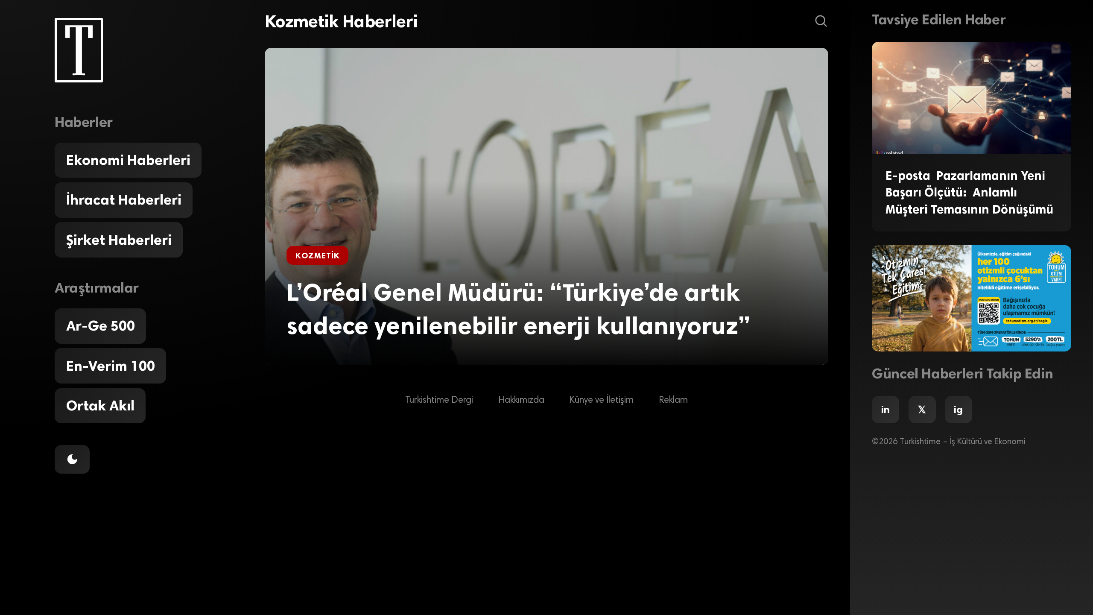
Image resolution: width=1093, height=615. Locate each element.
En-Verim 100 (110, 366)
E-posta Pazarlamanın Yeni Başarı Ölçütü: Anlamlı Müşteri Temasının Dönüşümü (969, 192)
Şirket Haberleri (119, 240)
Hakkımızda (521, 400)
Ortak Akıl (100, 405)
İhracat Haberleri (123, 199)
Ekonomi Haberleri (128, 160)
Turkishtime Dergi (439, 400)
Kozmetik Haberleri (341, 21)
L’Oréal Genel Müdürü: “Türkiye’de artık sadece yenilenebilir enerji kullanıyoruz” (518, 309)
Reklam (673, 400)
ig (958, 410)
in (885, 410)
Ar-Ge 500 (100, 325)
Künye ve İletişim (601, 400)
